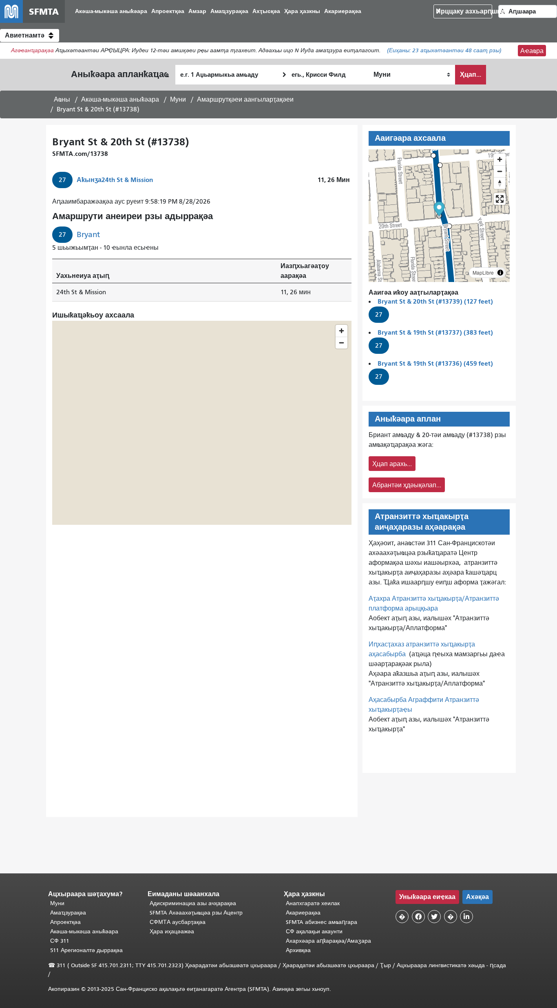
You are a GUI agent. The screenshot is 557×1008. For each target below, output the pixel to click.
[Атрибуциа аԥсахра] (500, 273)
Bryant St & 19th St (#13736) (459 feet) (435, 363)
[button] (29, 35)
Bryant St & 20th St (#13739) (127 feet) (435, 301)
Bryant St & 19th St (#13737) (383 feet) (435, 332)
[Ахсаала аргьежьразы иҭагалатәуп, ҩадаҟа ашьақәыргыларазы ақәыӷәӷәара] (500, 183)
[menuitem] (111, 11)
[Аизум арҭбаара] (500, 159)
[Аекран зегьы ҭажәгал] (500, 199)
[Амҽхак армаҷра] (500, 171)
